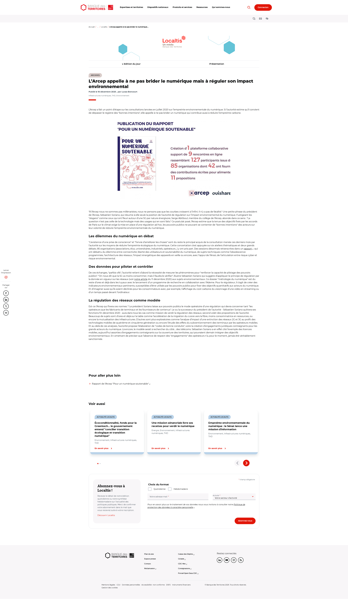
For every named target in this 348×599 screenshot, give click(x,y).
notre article (140, 279)
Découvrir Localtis (106, 515)
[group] (174, 159)
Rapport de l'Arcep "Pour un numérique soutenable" (120, 383)
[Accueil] (96, 7)
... (97, 27)
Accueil (92, 27)
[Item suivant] (246, 463)
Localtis (104, 27)
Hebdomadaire (181, 489)
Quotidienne (159, 489)
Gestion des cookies (110, 588)
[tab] (97, 463)
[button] (131, 7)
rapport (248, 248)
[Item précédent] (237, 463)
